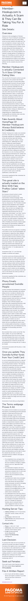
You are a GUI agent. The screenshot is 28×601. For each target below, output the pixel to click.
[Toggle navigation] (25, 3)
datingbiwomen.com (7, 582)
